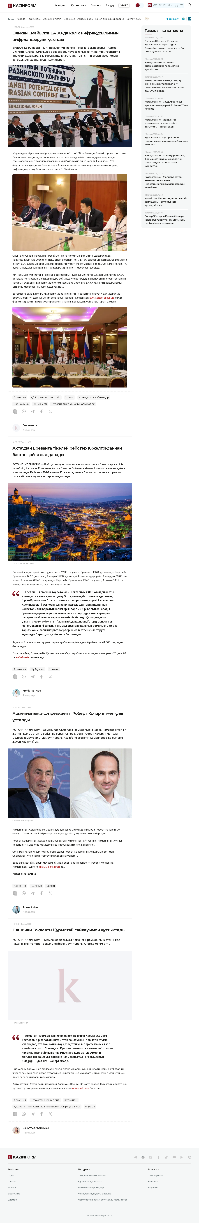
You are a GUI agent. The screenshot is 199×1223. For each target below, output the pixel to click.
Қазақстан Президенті (45, 1108)
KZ (149, 5)
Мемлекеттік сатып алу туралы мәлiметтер (102, 1207)
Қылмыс (36, 885)
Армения (20, 397)
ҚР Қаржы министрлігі (45, 397)
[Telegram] (32, 411)
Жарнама (153, 1195)
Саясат (50, 885)
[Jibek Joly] (173, 18)
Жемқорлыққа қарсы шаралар (94, 1201)
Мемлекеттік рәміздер (91, 1195)
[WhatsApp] (23, 411)
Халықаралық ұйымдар (94, 397)
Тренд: (11, 19)
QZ (155, 5)
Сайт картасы (155, 1183)
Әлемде (12, 1207)
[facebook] (158, 1165)
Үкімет (69, 397)
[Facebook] (41, 411)
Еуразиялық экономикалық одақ (73, 404)
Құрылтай (70, 1108)
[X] (50, 411)
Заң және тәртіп (52, 19)
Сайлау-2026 (134, 19)
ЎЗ (181, 5)
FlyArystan (37, 669)
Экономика (21, 404)
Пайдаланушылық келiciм (92, 1183)
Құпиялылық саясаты (90, 1189)
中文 (170, 5)
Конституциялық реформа (109, 19)
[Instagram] (14, 411)
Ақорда (21, 19)
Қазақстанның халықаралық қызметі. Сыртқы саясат (47, 1114)
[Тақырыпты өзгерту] (139, 5)
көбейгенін (22, 657)
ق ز (176, 5)
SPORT (124, 5)
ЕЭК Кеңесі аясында (101, 297)
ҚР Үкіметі (40, 404)
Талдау (110, 5)
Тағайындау (34, 19)
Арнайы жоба (85, 19)
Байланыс (153, 1189)
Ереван (53, 669)
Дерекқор (69, 19)
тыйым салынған (49, 866)
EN (165, 5)
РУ (160, 5)
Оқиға (11, 1183)
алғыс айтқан (80, 1096)
